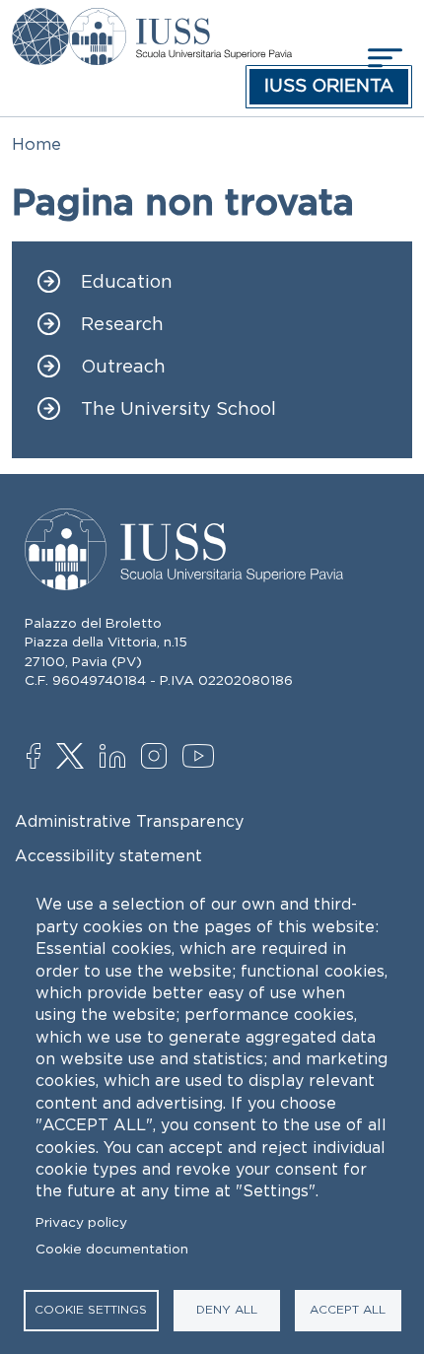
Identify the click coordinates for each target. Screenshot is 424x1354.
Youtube (199, 759)
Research (122, 324)
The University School (178, 409)
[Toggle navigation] (382, 58)
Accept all (348, 1309)
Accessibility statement (108, 855)
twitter (73, 758)
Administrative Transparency (129, 821)
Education (127, 282)
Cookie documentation (111, 1249)
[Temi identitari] (40, 21)
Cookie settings (91, 1309)
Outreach (123, 367)
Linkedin (117, 759)
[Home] (180, 21)
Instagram (158, 758)
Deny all (226, 1309)
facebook (44, 758)
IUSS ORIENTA (328, 86)
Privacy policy (81, 1222)
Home (36, 144)
